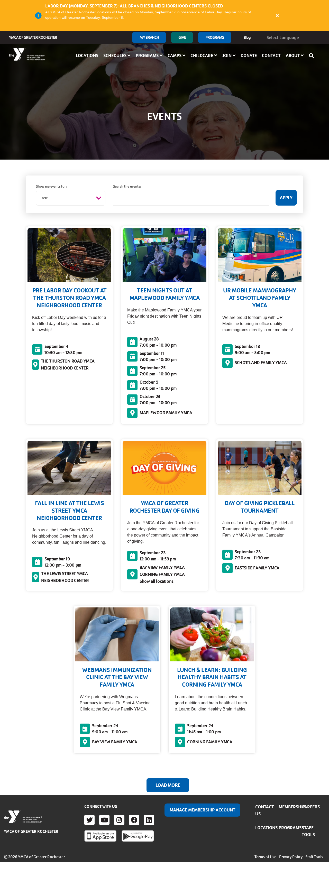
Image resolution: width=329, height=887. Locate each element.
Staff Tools (314, 857)
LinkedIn (149, 820)
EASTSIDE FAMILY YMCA (257, 568)
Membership (292, 807)
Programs (214, 37)
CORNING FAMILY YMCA (162, 574)
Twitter (89, 820)
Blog (247, 37)
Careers (311, 807)
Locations (87, 55)
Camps (175, 55)
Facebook (134, 820)
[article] (164, 15)
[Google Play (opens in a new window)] (138, 836)
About (293, 55)
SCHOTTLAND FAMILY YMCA (261, 362)
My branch (149, 37)
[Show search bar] (313, 56)
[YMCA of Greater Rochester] (27, 54)
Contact (271, 55)
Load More (168, 785)
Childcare (202, 55)
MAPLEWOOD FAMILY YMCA (166, 412)
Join (227, 55)
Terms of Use (265, 857)
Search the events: (127, 186)
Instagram (119, 820)
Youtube (104, 820)
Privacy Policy (291, 857)
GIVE (182, 37)
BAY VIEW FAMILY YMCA (162, 567)
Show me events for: (51, 186)
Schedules (115, 55)
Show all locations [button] (156, 581)
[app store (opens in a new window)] (100, 836)
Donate (249, 55)
